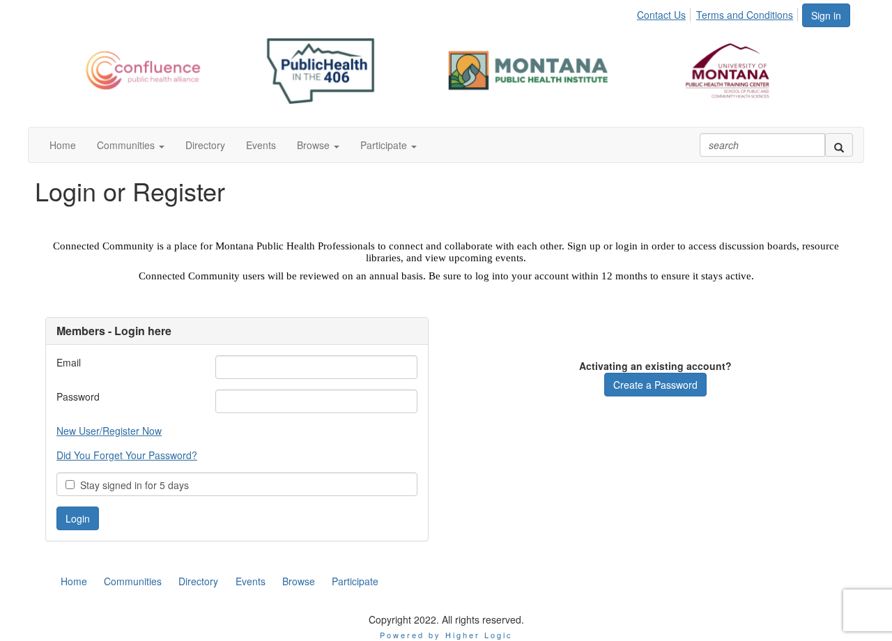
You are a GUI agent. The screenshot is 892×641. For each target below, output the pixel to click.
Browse (298, 581)
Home (74, 581)
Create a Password (655, 385)
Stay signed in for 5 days (132, 485)
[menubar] (719, 12)
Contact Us (661, 15)
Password (78, 396)
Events (251, 581)
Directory (198, 581)
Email (68, 362)
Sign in (826, 15)
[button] (130, 145)
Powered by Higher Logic (446, 634)
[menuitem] (665, 12)
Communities (133, 581)
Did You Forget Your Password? (126, 455)
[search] (839, 145)
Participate (355, 581)
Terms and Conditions (744, 15)
